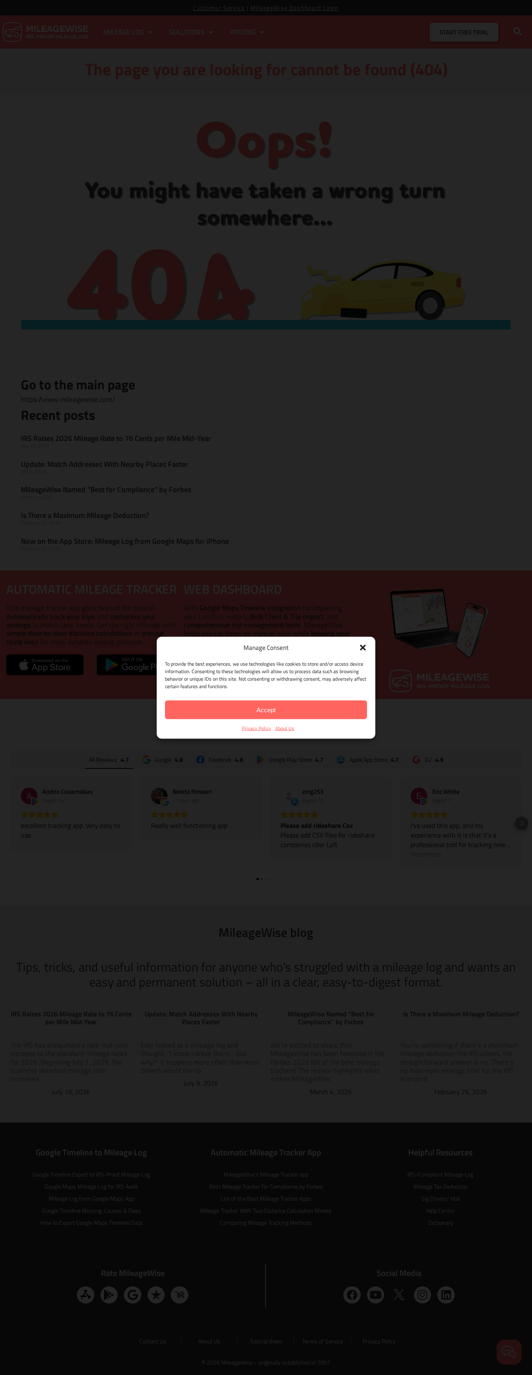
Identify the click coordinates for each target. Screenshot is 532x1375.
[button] (363, 647)
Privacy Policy (256, 728)
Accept (266, 709)
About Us (284, 728)
